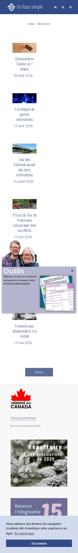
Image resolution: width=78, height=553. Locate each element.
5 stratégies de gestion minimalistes (24, 114)
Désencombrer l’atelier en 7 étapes (24, 64)
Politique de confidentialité (23, 418)
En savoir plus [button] (24, 533)
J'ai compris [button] (39, 543)
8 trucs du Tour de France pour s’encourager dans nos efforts (24, 222)
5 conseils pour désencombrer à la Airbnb (25, 331)
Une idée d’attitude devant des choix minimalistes (24, 167)
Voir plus (39, 372)
